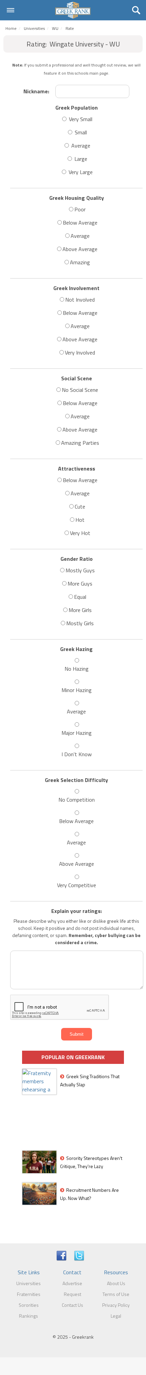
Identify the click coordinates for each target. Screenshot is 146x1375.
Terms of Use (116, 1294)
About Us (116, 1283)
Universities (34, 28)
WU (55, 28)
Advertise (72, 1283)
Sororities (29, 1305)
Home (11, 28)
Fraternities (28, 1294)
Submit (77, 1034)
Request (72, 1294)
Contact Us (72, 1305)
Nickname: (36, 91)
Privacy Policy (116, 1305)
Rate (70, 28)
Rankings (28, 1315)
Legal (116, 1315)
